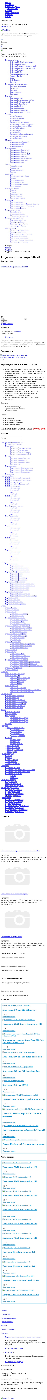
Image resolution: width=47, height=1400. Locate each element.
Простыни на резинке (18, 86)
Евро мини (14, 536)
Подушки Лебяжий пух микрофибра (23, 596)
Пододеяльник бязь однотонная (21, 468)
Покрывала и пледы (12, 210)
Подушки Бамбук (16, 106)
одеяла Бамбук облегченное (20, 656)
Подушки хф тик (16, 576)
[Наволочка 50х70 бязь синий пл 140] (17, 1219)
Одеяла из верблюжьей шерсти (21, 134)
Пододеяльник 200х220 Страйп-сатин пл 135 (24, 1099)
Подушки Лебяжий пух (18, 104)
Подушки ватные (16, 98)
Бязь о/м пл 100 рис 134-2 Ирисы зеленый (22, 1057)
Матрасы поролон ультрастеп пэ (22, 692)
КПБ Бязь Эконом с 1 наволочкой (22, 68)
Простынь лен (15, 464)
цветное (13, 776)
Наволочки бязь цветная (19, 450)
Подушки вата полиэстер (19, 568)
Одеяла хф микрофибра (18, 636)
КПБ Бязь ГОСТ (16, 72)
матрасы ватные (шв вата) (19, 142)
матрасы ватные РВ (17, 144)
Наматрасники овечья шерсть (21, 158)
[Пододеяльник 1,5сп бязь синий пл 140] (18, 1290)
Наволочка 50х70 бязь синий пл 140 (20, 1224)
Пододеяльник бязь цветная (20, 472)
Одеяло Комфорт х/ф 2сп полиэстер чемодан (23, 1144)
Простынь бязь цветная (18, 460)
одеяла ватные (15, 120)
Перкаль (13, 82)
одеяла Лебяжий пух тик (19, 648)
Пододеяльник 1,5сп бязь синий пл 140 (21, 1294)
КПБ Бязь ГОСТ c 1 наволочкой (21, 62)
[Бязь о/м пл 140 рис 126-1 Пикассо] (16, 1005)
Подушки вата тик (16, 566)
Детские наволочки (17, 182)
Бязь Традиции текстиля (19, 74)
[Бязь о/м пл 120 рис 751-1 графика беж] (18, 1067)
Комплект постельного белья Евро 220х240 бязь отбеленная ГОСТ (23, 1041)
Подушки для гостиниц (18, 236)
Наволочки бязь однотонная (20, 448)
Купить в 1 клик (7, 324)
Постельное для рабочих (19, 224)
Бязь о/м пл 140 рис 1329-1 (15, 1085)
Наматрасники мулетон (18, 156)
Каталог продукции (12, 7)
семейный (13, 494)
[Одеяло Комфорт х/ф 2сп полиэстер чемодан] (20, 1140)
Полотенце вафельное (18, 208)
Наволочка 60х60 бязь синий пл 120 (20, 1195)
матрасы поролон (16, 146)
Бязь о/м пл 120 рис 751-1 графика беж (21, 1071)
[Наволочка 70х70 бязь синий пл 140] (17, 1234)
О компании (9, 5)
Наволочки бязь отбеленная (20, 452)
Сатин (12, 78)
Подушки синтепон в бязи (19, 588)
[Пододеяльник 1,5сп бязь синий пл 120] (18, 1276)
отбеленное (14, 778)
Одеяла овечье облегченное (20, 624)
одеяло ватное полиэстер (19, 614)
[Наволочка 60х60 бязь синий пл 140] (17, 1177)
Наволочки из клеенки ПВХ (20, 454)
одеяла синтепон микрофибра (21, 628)
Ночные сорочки (16, 194)
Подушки (8, 96)
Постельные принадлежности (16, 84)
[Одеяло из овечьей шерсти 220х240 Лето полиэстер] (23, 1109)
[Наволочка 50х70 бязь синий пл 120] (17, 1205)
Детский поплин (16, 732)
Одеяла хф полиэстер (17, 638)
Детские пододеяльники (19, 184)
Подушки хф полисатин (18, 580)
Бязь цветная (14, 168)
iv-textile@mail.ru (7, 26)
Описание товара (9, 1017)
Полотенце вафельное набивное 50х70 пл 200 (24, 1130)
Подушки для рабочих (18, 220)
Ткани (7, 164)
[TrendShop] (5, 30)
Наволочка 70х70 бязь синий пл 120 (20, 1167)
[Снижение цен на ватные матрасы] (17, 889)
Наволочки (14, 88)
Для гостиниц (10, 228)
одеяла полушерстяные (18, 136)
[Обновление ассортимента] (17, 932)
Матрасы (8, 140)
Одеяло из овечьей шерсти (19, 122)
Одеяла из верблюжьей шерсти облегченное (26, 666)
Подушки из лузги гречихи (20, 112)
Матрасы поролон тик (18, 688)
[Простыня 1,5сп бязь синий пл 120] (16, 1248)
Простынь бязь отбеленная (20, 458)
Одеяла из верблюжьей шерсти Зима (23, 664)
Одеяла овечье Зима (17, 622)
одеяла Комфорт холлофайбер (21, 126)
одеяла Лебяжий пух (17, 128)
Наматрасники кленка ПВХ (20, 154)
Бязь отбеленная (16, 166)
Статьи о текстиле (12, 13)
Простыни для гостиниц (19, 242)
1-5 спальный (15, 488)
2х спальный (14, 490)
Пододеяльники (15, 92)
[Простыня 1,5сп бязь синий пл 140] (16, 1262)
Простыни (13, 90)
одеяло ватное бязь (17, 616)
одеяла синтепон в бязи (18, 632)
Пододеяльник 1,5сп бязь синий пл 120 (21, 1280)
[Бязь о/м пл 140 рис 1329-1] (13, 1081)
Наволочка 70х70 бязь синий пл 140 (20, 1238)
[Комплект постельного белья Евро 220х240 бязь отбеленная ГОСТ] (24, 1036)
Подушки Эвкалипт (17, 108)
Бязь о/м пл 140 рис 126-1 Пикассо (19, 1010)
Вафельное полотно (17, 170)
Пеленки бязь (15, 742)
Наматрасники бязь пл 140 (19, 152)
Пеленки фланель (16, 744)
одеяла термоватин (17, 118)
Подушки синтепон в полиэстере (22, 584)
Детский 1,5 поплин (17, 736)
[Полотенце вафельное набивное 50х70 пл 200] (20, 1126)
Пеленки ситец (15, 740)
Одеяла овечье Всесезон (19, 620)
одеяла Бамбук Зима (17, 654)
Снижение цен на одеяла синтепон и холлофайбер (20, 851)
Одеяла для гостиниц (17, 232)
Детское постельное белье (19, 176)
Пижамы (13, 190)
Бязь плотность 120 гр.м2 (19, 718)
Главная (8, 3)
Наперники (14, 94)
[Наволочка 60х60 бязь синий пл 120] (17, 1191)
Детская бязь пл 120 (17, 730)
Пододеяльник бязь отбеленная (21, 470)
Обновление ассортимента (11, 937)
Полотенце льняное (17, 202)
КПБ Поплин (15, 80)
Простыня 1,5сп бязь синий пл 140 (19, 1266)
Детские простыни (17, 180)
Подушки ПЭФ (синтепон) (20, 102)
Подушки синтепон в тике (19, 590)
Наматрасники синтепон (19, 160)
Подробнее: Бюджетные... (14, 1348)
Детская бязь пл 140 (17, 734)
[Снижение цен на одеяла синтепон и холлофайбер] (17, 846)
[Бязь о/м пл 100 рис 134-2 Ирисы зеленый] (19, 1052)
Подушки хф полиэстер (18, 578)
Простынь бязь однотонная (20, 462)
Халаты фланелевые (17, 198)
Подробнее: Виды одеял (14, 1362)
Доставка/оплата (11, 9)
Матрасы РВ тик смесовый (20, 678)
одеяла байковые (16, 138)
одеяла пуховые (15, 130)
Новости (8, 11)
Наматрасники (10, 148)
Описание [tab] (9, 337)
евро (11, 492)
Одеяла (8, 114)
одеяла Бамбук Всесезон (19, 658)
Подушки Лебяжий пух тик (20, 594)
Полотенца (9, 200)
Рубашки (13, 192)
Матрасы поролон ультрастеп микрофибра (25, 690)
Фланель (13, 172)
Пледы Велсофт (15, 212)
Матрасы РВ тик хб (17, 682)
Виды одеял (9, 1352)
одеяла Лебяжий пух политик (21, 646)
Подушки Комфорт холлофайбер (22, 100)
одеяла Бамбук (15, 132)
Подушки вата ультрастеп (19, 570)
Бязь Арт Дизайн (16, 76)
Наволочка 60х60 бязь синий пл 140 (20, 1181)
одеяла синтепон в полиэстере (21, 630)
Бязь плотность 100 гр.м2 (19, 722)
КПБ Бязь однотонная (18, 64)
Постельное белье (11, 60)
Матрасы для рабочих (18, 226)
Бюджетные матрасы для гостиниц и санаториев (23, 1337)
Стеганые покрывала (17, 214)
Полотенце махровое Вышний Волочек (24, 204)
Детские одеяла (15, 186)
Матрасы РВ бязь (16, 684)
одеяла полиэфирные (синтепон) (22, 124)
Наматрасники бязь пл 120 (19, 150)
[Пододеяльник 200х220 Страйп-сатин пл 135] (20, 1095)
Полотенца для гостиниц (19, 238)
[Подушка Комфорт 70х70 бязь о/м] (14, 267)
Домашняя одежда (12, 188)
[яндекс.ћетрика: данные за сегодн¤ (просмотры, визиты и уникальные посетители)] (7, 1398)
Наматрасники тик (17, 162)
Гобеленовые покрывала (19, 216)
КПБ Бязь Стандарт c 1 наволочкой (23, 66)
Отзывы (8, 17)
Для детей (9, 174)
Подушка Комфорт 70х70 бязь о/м (12, 357)
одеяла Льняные (16, 116)
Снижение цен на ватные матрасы (14, 894)
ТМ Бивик (17, 331)
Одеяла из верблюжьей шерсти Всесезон (25, 662)
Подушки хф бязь (16, 574)
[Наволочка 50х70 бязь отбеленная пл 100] (19, 1020)
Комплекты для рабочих (14, 218)
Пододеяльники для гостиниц (21, 234)
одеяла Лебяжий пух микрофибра (22, 644)
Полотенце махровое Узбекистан (22, 206)
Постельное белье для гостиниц (21, 240)
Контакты (9, 15)
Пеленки (13, 178)
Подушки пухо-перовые (19, 110)
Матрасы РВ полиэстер (18, 680)
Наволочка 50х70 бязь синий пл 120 (20, 1209)
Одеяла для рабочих (17, 222)
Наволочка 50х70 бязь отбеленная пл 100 (22, 1024)
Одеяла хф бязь (15, 640)
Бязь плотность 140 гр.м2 (19, 720)
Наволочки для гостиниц (19, 230)
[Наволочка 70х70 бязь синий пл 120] (17, 1163)
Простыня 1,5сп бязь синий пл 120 (19, 1252)
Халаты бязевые (16, 196)
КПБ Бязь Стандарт (17, 70)
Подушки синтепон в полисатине (22, 586)
